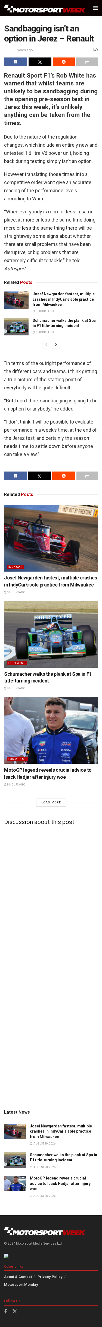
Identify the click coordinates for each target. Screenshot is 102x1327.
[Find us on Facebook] (5, 1312)
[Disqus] (51, 897)
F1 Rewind (17, 663)
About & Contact (18, 1277)
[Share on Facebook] (15, 61)
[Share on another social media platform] (87, 61)
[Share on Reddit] (64, 61)
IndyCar (15, 567)
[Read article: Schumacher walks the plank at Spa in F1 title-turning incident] (16, 326)
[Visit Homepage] (45, 8)
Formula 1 (17, 759)
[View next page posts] (56, 344)
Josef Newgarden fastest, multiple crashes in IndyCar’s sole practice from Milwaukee (64, 299)
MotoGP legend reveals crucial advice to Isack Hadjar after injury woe (60, 1183)
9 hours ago (44, 332)
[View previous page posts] (46, 344)
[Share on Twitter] (40, 61)
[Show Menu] (95, 8)
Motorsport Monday (21, 1285)
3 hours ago (44, 311)
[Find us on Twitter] (14, 1311)
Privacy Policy (50, 1277)
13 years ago (23, 50)
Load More (51, 802)
